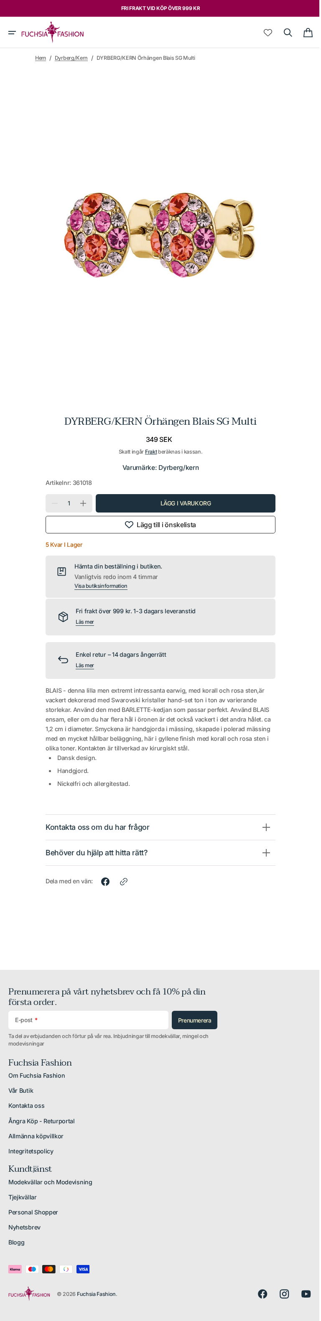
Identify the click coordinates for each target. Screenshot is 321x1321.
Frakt (147, 452)
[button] (12, 32)
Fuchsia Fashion (96, 1294)
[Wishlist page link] (261, 32)
